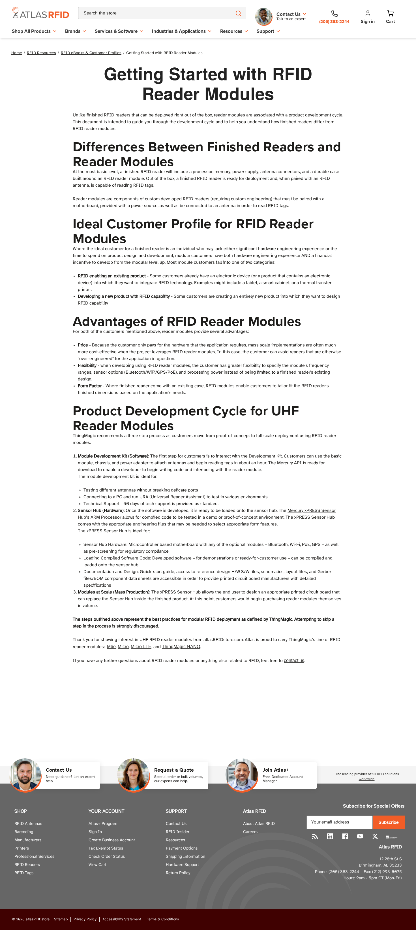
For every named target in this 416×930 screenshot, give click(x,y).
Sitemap (61, 919)
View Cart (97, 865)
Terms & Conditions (163, 919)
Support (265, 31)
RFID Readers (27, 865)
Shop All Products (31, 31)
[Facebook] (345, 836)
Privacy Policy (85, 919)
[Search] (238, 13)
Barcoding (23, 832)
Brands (72, 31)
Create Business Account (112, 840)
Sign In (95, 832)
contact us (294, 660)
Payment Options (182, 848)
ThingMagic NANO (181, 646)
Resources (231, 31)
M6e (111, 646)
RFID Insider (177, 832)
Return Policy (178, 873)
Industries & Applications (179, 31)
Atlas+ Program (103, 824)
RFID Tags (23, 873)
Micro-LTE (141, 646)
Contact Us (176, 824)
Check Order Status (107, 856)
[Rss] (315, 836)
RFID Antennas (28, 824)
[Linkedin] (330, 836)
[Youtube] (360, 836)
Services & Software (116, 31)
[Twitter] (375, 836)
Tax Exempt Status (106, 848)
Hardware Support (182, 865)
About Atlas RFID (259, 824)
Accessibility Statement (121, 919)
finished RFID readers (108, 115)
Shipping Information (185, 856)
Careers (250, 832)
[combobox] (148, 13)
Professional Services (34, 856)
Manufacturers (27, 840)
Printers (21, 848)
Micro (123, 646)
